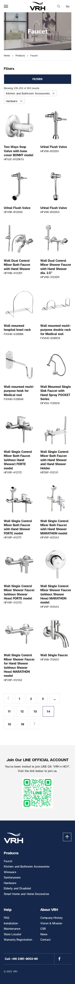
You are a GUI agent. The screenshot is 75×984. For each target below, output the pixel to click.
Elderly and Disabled (17, 888)
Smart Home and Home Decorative (26, 894)
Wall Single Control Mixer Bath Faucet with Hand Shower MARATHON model (54, 527)
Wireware (10, 872)
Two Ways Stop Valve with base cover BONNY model (18, 150)
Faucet (8, 861)
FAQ (6, 917)
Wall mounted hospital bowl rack (17, 327)
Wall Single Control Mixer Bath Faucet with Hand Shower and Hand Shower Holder (54, 459)
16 (22, 724)
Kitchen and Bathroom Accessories (28, 93)
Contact (45, 939)
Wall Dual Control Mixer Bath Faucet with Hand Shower (17, 264)
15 (9, 724)
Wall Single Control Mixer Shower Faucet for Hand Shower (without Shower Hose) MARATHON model (19, 665)
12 (22, 711)
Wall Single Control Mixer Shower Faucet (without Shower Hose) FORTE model (19, 592)
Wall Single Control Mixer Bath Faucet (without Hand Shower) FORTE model (18, 459)
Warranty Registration (18, 939)
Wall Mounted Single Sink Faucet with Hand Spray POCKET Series (55, 392)
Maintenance (12, 928)
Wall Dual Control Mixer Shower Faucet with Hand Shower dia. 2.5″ (55, 266)
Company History (51, 917)
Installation (11, 923)
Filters (37, 79)
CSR (43, 928)
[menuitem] (67, 6)
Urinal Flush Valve (53, 146)
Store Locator (13, 934)
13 (35, 711)
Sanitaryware (12, 877)
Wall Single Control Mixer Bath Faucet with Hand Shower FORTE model (18, 527)
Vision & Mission (51, 923)
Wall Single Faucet (54, 655)
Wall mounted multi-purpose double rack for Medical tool (55, 329)
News (44, 934)
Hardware (12, 101)
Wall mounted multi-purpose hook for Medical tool (19, 390)
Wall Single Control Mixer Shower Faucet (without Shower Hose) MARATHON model (55, 594)
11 (9, 711)
